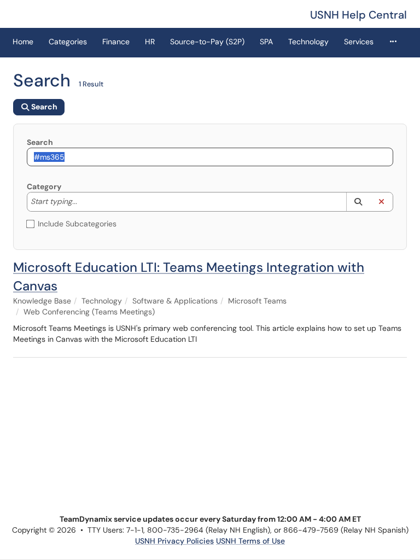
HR (150, 41)
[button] (358, 201)
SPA (266, 41)
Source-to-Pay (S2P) (207, 41)
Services (359, 41)
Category (44, 186)
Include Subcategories (77, 224)
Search (40, 142)
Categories (68, 41)
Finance (116, 41)
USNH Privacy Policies (174, 541)
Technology (308, 41)
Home (23, 41)
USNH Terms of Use (250, 541)
